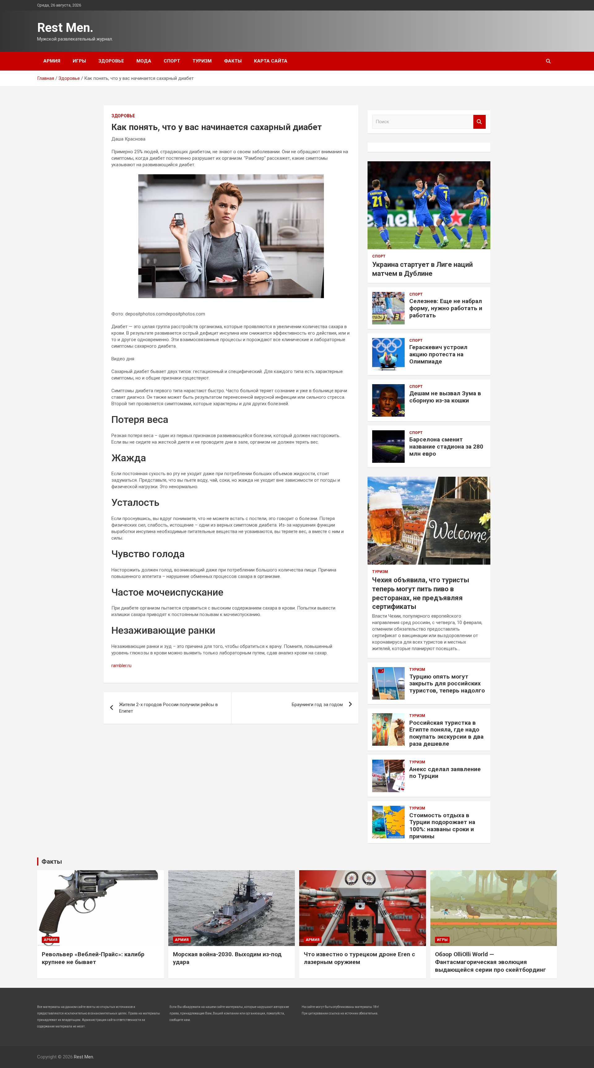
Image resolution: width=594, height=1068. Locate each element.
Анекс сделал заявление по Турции (445, 773)
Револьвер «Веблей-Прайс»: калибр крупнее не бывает (93, 958)
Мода (143, 61)
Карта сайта (270, 61)
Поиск (479, 122)
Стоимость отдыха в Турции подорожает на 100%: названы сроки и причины (442, 826)
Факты (233, 61)
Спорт (172, 61)
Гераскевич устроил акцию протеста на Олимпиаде (438, 354)
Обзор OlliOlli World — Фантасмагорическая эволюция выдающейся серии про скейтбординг (490, 962)
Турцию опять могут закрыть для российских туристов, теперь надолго (447, 683)
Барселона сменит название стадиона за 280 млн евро (446, 446)
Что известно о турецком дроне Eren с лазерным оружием (359, 958)
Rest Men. (65, 27)
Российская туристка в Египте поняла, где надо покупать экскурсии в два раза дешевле (446, 733)
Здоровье (111, 61)
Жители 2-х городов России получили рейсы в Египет (168, 708)
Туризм (202, 61)
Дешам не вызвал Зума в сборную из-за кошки (445, 397)
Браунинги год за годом (317, 704)
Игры (79, 61)
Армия (51, 61)
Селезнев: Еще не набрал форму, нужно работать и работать (445, 308)
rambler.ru (121, 665)
